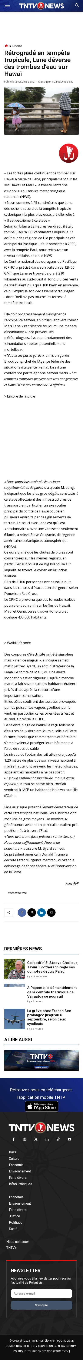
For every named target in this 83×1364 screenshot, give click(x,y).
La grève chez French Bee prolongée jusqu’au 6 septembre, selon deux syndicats (49, 1017)
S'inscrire (41, 1305)
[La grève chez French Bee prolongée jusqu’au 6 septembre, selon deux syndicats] (14, 1019)
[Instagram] (24, 1139)
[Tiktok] (58, 1139)
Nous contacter (17, 1242)
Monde (17, 46)
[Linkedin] (41, 912)
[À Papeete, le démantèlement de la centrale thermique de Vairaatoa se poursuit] (14, 994)
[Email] (51, 912)
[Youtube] (69, 1139)
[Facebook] (22, 912)
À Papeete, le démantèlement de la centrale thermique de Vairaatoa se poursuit (52, 992)
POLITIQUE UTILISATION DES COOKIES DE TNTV (41, 1351)
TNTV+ (11, 1248)
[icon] (6, 46)
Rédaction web (17, 893)
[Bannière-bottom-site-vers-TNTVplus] (41, 1069)
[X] (31, 912)
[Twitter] (36, 1139)
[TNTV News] (41, 1127)
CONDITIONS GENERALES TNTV (57, 1346)
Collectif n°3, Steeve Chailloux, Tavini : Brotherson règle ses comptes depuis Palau (52, 967)
